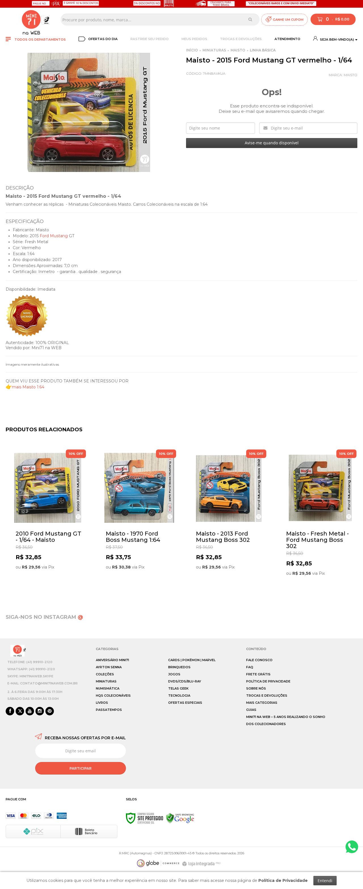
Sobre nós (256, 688)
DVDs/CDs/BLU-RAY (184, 681)
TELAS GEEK (178, 688)
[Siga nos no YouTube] (30, 711)
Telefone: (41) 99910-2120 (29, 662)
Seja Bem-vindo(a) (336, 39)
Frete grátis (258, 674)
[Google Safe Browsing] (180, 818)
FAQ (249, 667)
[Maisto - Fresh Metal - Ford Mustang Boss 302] (319, 520)
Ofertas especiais (185, 703)
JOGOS (174, 674)
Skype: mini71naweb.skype (30, 676)
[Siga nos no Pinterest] (49, 711)
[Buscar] (250, 19)
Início (192, 50)
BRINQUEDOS (179, 667)
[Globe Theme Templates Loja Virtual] (158, 863)
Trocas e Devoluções (241, 39)
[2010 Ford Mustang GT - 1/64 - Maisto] (49, 520)
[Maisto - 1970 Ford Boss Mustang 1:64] (139, 520)
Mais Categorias (261, 703)
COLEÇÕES (105, 674)
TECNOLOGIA (179, 696)
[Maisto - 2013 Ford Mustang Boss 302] (229, 520)
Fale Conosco (259, 660)
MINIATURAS (214, 50)
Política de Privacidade (268, 681)
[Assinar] (80, 768)
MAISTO (238, 50)
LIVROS (102, 703)
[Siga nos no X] (20, 711)
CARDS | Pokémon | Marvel (192, 660)
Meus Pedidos (194, 39)
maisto (350, 75)
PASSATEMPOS (109, 710)
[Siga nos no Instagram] (39, 711)
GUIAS (251, 710)
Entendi (325, 880)
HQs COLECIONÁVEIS (113, 696)
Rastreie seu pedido (149, 39)
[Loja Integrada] (202, 863)
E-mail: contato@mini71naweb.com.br (42, 683)
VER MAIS (50, 584)
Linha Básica (263, 50)
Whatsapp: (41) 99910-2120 (31, 669)
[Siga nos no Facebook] (10, 711)
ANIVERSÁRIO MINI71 (112, 660)
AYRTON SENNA (109, 667)
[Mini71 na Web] (31, 19)
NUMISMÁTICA (107, 688)
